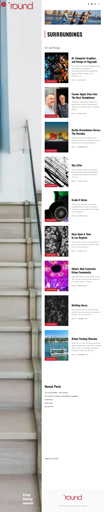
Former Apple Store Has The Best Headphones (84, 96)
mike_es (74, 80)
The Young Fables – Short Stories (56, 393)
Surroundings (51, 81)
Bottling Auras (79, 305)
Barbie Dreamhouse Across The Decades (86, 131)
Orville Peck (49, 400)
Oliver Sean (49, 403)
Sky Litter (77, 165)
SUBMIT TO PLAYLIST (51, 459)
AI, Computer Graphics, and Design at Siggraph (84, 60)
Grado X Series (79, 200)
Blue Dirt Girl (49, 407)
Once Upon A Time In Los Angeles (81, 236)
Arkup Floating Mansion (84, 339)
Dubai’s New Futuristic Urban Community (84, 270)
